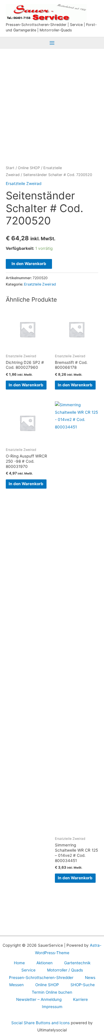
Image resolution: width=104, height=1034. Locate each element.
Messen (16, 984)
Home (19, 963)
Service (28, 970)
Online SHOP (29, 168)
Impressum (52, 1006)
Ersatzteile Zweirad (23, 183)
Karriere (80, 999)
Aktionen (44, 963)
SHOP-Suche (82, 984)
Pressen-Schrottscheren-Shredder (41, 977)
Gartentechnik (77, 963)
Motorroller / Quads (65, 970)
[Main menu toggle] (51, 42)
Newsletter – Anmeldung (39, 999)
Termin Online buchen (52, 992)
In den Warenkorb (29, 263)
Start (10, 168)
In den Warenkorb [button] (26, 385)
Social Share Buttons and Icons (40, 1022)
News (90, 977)
